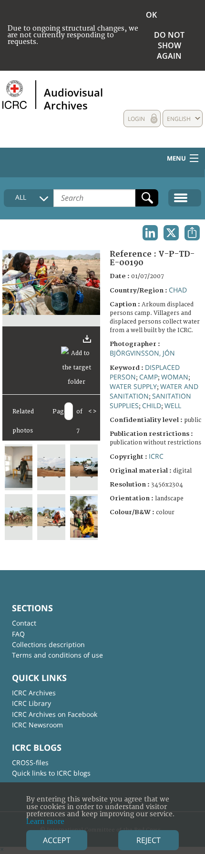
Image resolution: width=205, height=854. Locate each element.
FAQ (18, 633)
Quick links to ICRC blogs (51, 773)
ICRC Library (31, 703)
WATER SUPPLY (133, 386)
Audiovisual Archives (73, 98)
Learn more (45, 822)
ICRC (156, 456)
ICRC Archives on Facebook (54, 714)
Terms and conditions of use (57, 654)
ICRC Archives (34, 692)
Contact (24, 622)
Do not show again (169, 45)
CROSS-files (30, 762)
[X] (171, 232)
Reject (148, 840)
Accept (57, 840)
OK (151, 15)
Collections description (48, 644)
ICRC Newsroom (37, 724)
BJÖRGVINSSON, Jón (142, 352)
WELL (172, 405)
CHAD (178, 289)
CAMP (148, 376)
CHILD (151, 405)
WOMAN (174, 376)
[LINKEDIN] (150, 232)
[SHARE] (192, 232)
